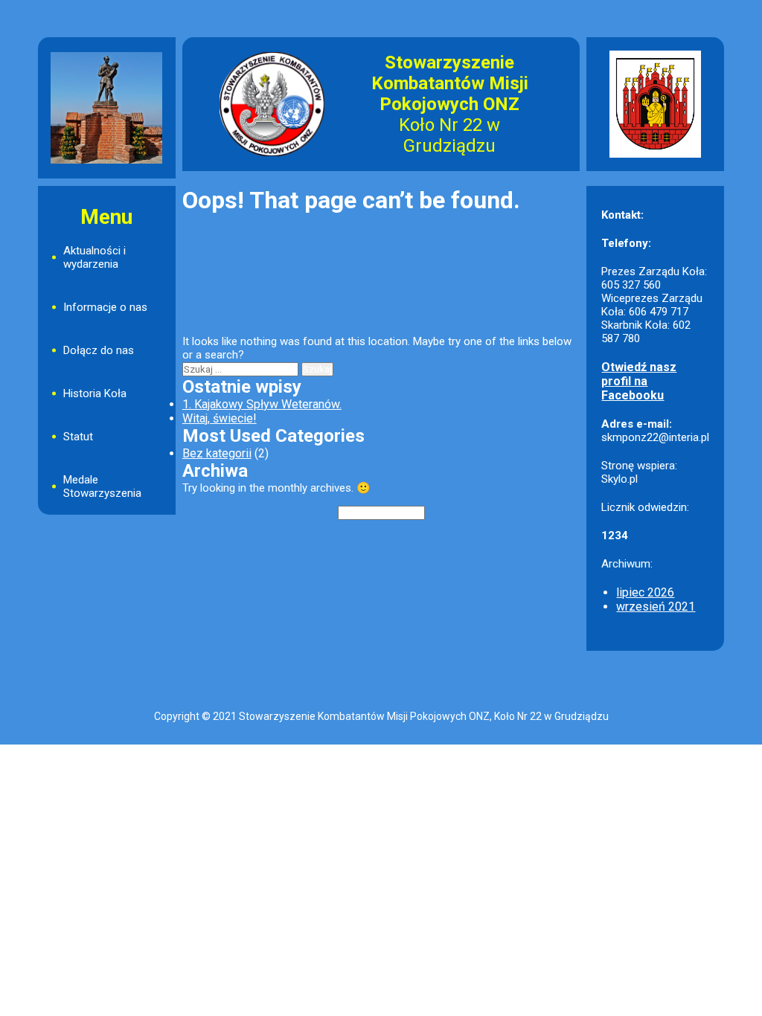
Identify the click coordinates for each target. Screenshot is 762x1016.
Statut (78, 436)
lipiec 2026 (645, 592)
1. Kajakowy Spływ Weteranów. (262, 404)
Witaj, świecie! (219, 418)
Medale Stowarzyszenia (102, 486)
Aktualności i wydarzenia (94, 257)
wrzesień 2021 (655, 606)
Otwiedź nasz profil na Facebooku (638, 381)
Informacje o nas (105, 307)
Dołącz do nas (98, 350)
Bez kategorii (217, 453)
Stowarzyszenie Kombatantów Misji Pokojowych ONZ (449, 83)
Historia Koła (95, 393)
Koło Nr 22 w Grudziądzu (449, 135)
